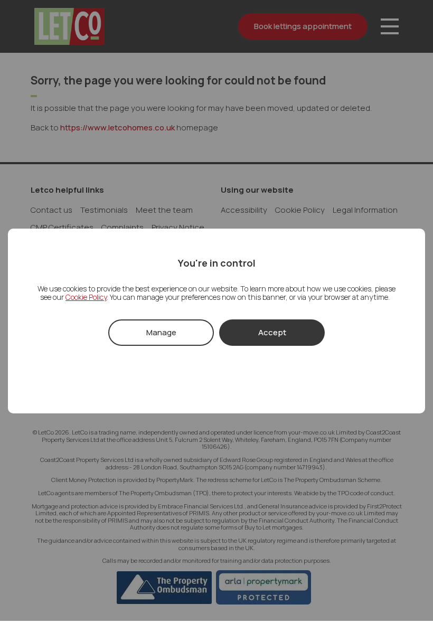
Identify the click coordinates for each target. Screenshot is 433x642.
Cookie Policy (86, 297)
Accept (272, 332)
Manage (161, 332)
